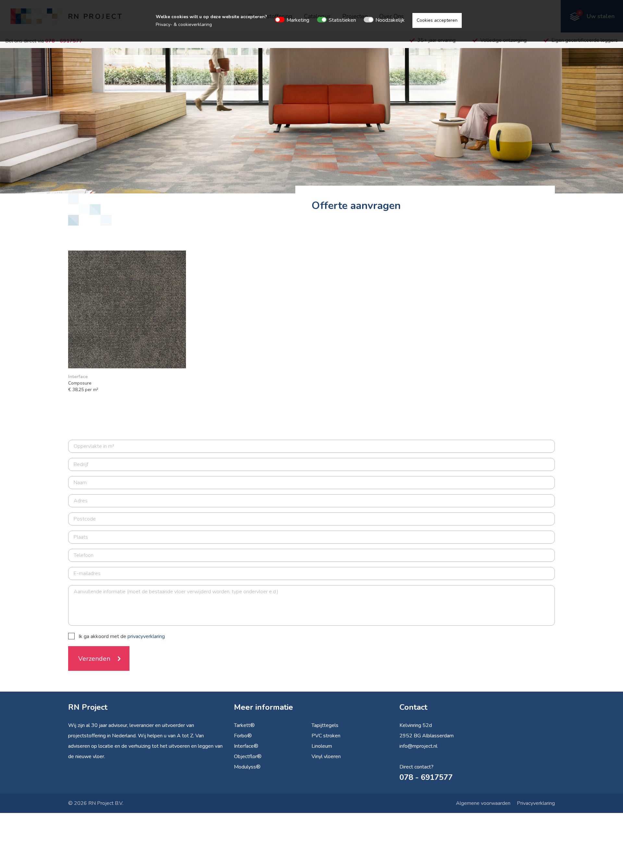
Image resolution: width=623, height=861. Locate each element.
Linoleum (322, 746)
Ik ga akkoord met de (122, 636)
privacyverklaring (146, 636)
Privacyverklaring (536, 803)
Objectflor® (248, 756)
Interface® (246, 746)
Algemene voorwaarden (483, 803)
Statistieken (342, 20)
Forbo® (243, 735)
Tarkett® (244, 725)
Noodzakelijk (390, 20)
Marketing (298, 20)
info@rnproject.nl (418, 746)
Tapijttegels (325, 725)
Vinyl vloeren (326, 756)
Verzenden (94, 658)
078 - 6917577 (426, 777)
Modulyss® (247, 766)
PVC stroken (326, 735)
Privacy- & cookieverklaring (184, 24)
